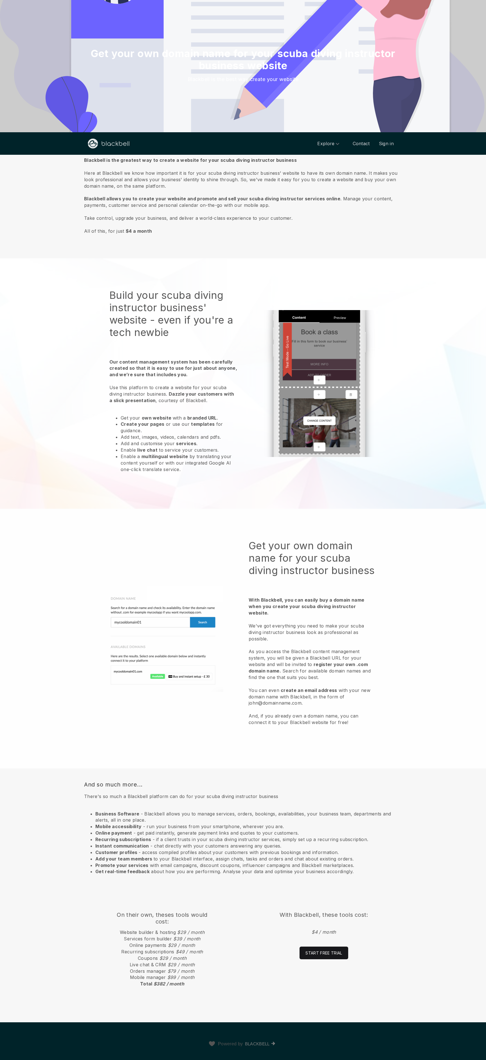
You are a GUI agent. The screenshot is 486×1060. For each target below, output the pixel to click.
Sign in (386, 143)
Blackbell (257, 1043)
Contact (361, 143)
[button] (243, 195)
